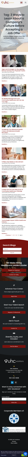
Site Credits (14, 443)
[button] (21, 2)
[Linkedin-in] (12, 382)
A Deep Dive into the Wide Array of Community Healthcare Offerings (12, 190)
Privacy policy (3, 455)
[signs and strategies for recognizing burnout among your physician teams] (14, 61)
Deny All (13, 455)
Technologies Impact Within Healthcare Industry (14, 221)
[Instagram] (15, 382)
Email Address (6, 396)
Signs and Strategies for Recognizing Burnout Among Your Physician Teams (13, 70)
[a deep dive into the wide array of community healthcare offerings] (14, 181)
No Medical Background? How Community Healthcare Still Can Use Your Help (13, 100)
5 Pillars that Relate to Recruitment (12, 162)
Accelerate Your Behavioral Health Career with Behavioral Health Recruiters (12, 131)
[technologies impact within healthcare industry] (14, 212)
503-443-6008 (14, 378)
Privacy (14, 441)
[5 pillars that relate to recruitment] (14, 153)
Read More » (4, 80)
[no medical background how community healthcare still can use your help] (14, 90)
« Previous (8, 235)
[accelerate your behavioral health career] (14, 121)
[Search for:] (12, 249)
